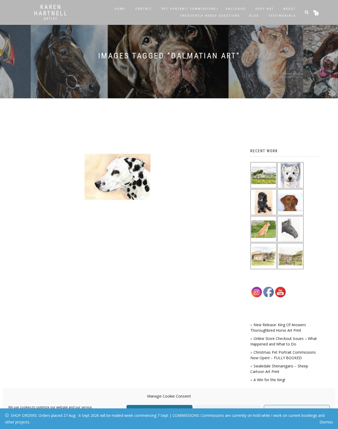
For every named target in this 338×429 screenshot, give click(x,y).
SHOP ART (264, 9)
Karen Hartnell (51, 10)
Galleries (236, 9)
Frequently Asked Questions (210, 15)
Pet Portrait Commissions (189, 9)
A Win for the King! (269, 379)
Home (120, 9)
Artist (51, 19)
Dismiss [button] (326, 422)
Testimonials (282, 15)
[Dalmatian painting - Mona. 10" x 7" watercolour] (117, 177)
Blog (254, 15)
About (289, 9)
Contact (143, 9)
